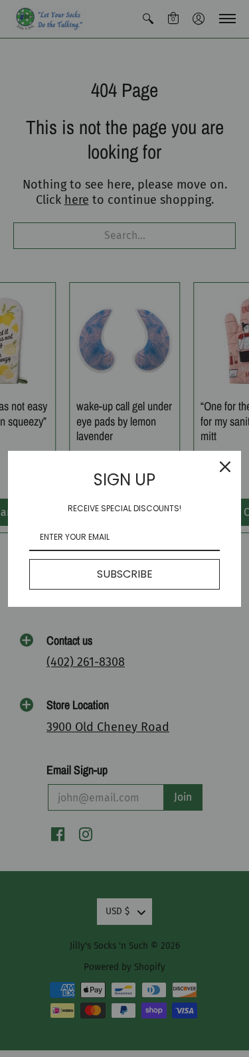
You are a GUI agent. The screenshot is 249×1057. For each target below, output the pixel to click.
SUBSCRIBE (125, 574)
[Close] (225, 467)
